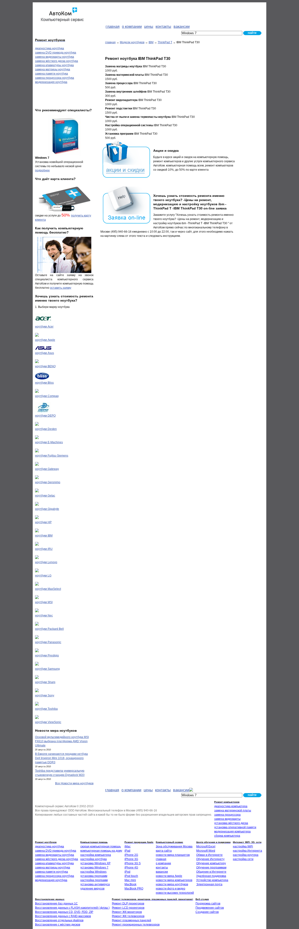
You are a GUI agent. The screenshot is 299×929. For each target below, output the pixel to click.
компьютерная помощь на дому (101, 850)
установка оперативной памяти (235, 827)
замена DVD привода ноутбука (55, 52)
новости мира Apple (169, 876)
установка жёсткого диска (231, 823)
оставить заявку (60, 287)
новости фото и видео (170, 888)
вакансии (162, 871)
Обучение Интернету (210, 859)
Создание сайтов (207, 912)
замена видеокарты (227, 819)
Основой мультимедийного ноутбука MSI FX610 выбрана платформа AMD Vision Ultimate (62, 741)
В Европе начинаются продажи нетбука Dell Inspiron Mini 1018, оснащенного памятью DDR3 (61, 758)
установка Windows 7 (94, 867)
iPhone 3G (131, 859)
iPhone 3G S (133, 863)
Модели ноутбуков (132, 42)
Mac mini (130, 880)
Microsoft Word (205, 850)
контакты (162, 867)
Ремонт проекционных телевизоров (136, 924)
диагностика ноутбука (49, 48)
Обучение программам (211, 867)
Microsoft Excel (205, 846)
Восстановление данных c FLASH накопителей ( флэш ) (72, 907)
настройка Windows (93, 871)
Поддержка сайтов (208, 903)
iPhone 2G (131, 855)
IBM (151, 42)
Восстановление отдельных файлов (59, 920)
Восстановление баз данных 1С (56, 903)
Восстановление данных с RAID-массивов (63, 916)
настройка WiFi (243, 846)
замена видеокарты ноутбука (54, 56)
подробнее (42, 170)
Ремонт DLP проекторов (128, 903)
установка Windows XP (95, 863)
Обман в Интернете (209, 855)
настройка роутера (245, 855)
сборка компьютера (227, 835)
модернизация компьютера (232, 831)
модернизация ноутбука (51, 82)
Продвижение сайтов (210, 907)
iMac (128, 846)
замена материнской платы (232, 810)
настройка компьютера (95, 855)
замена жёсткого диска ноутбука (56, 61)
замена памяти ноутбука (51, 73)
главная (110, 42)
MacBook (130, 884)
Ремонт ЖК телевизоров (128, 916)
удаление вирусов (92, 888)
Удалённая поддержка (211, 876)
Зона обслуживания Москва (174, 846)
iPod (127, 871)
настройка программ (94, 880)
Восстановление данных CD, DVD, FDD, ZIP (64, 912)
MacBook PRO (134, 888)
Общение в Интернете (211, 871)
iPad (127, 850)
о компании (163, 863)
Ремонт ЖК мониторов (127, 912)
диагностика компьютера (230, 806)
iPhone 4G (131, 867)
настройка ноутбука (93, 859)
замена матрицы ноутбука (52, 69)
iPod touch (131, 876)
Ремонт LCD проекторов (128, 907)
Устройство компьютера (212, 880)
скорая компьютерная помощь (100, 846)
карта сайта (164, 850)
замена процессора (227, 814)
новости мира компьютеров (174, 880)
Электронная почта (209, 884)
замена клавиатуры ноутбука (54, 65)
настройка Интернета (247, 850)
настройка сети (243, 859)
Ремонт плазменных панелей (131, 920)
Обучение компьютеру (211, 863)
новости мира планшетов (173, 855)
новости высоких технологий (175, 892)
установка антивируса (95, 884)
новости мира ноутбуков (172, 884)
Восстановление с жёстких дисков (57, 924)
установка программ (93, 876)
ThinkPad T (165, 42)
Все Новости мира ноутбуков (74, 783)
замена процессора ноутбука (54, 77)
